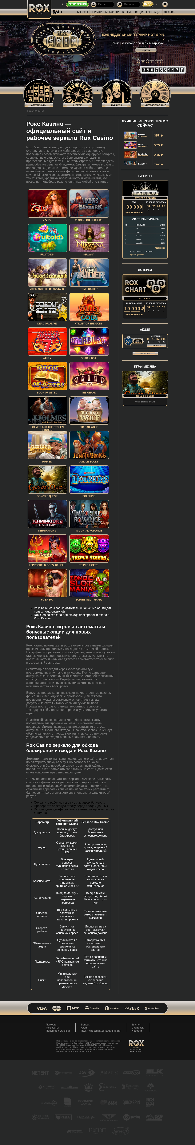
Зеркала (96, 12)
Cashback (138, 1027)
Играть (146, 50)
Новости (137, 1030)
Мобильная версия (118, 12)
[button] (138, 61)
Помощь (51, 1024)
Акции (84, 1027)
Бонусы (82, 12)
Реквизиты (52, 1027)
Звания (136, 1024)
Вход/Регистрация (148, 12)
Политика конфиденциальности (101, 1030)
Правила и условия (58, 1030)
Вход (147, 4)
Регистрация (77, 4)
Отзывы (169, 12)
